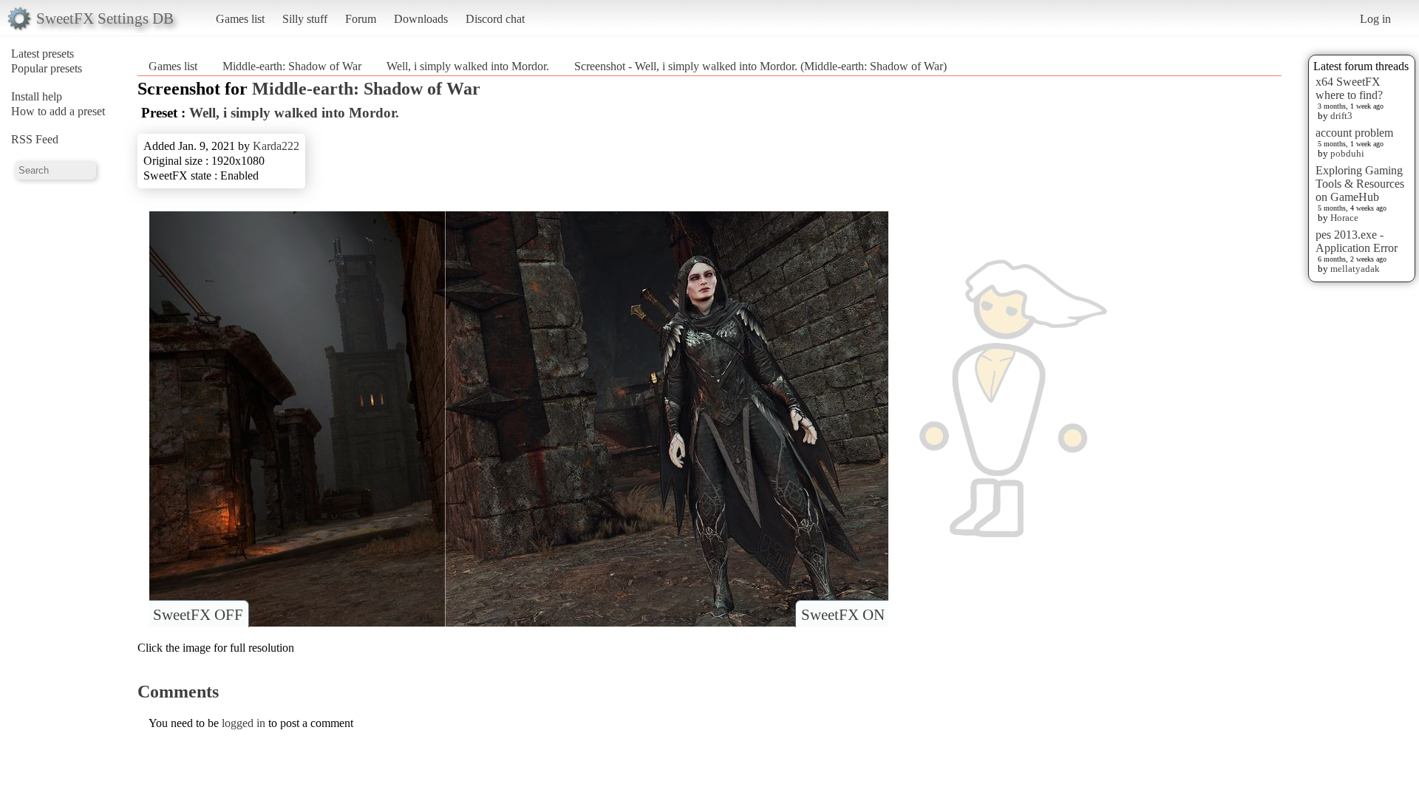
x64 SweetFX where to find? (1349, 88)
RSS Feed (34, 139)
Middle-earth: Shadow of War (291, 66)
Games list (240, 19)
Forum (360, 19)
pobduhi (1347, 153)
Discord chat (495, 19)
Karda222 (276, 146)
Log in (1375, 19)
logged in (243, 723)
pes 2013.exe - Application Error (1357, 241)
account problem (1354, 132)
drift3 (1341, 115)
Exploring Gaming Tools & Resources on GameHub (1360, 183)
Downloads (421, 19)
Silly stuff (304, 19)
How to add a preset (58, 111)
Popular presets (46, 68)
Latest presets (42, 53)
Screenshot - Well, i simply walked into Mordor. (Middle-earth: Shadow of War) (760, 66)
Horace (1344, 217)
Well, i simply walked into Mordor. (468, 66)
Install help (36, 96)
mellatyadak (1355, 268)
